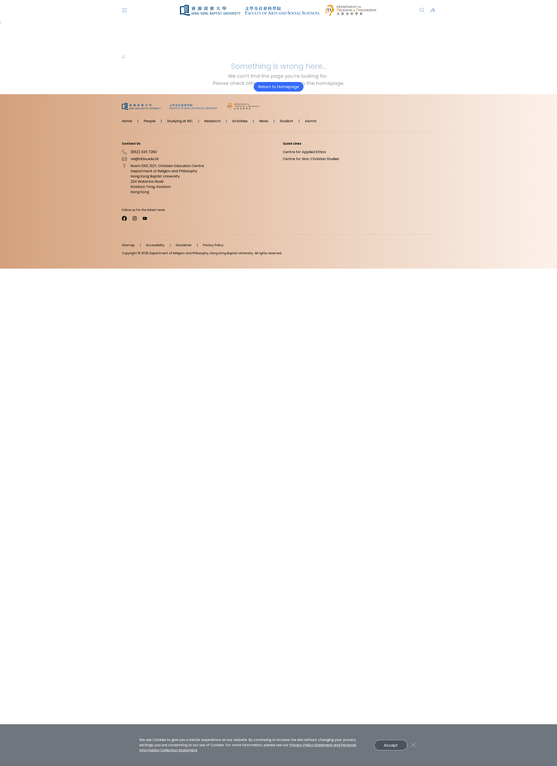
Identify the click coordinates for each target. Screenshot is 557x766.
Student (286, 121)
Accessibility (155, 245)
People (150, 121)
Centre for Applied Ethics (304, 151)
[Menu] (124, 10)
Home (127, 121)
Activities (240, 121)
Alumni (310, 121)
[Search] (422, 10)
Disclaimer (184, 245)
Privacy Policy (213, 245)
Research (212, 121)
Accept (391, 745)
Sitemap (128, 245)
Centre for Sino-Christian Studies (311, 158)
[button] (432, 10)
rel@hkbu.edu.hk (145, 158)
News (263, 121)
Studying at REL (180, 121)
